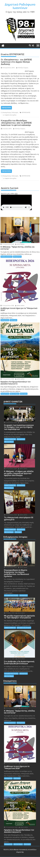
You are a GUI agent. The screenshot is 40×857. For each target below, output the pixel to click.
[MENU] (37, 45)
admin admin (20, 244)
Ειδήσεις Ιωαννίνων (6, 256)
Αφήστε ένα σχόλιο (10, 115)
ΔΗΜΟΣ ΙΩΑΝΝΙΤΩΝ (10, 439)
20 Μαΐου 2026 (9, 659)
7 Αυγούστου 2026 (11, 422)
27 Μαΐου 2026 (9, 613)
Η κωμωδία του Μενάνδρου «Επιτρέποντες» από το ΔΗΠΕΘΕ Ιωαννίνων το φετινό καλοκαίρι (16, 122)
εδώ (16, 193)
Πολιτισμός (15, 112)
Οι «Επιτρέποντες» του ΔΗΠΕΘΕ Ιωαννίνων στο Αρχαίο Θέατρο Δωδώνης (16, 61)
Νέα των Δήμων (14, 393)
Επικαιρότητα (7, 112)
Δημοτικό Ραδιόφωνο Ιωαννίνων (20, 6)
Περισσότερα (6, 107)
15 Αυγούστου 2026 (8, 244)
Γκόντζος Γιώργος (23, 68)
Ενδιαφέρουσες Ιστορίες (11, 595)
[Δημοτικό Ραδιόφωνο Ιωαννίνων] (3, 45)
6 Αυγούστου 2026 (11, 469)
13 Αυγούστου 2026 (8, 305)
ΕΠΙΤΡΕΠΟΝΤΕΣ (26, 112)
